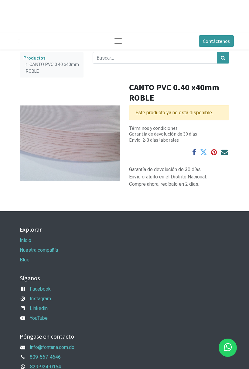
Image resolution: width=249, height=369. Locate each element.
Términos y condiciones (153, 128)
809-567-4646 (45, 357)
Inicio (25, 240)
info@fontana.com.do (52, 347)
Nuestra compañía (39, 250)
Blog (24, 260)
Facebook (40, 289)
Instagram (40, 299)
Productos (34, 58)
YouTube (39, 318)
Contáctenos (216, 41)
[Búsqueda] (223, 58)
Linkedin (39, 308)
